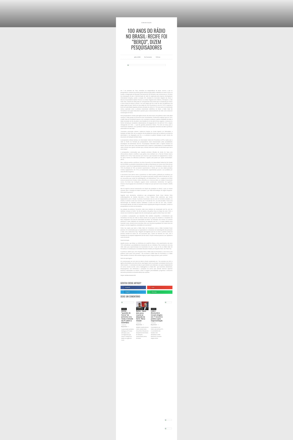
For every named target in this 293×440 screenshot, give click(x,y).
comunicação (146, 22)
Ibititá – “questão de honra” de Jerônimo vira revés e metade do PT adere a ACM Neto (127, 317)
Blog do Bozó (124, 326)
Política (124, 309)
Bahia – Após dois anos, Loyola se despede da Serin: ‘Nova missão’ (141, 316)
